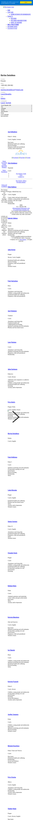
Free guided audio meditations (19, 20)
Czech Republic (6, 94)
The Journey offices (21, 180)
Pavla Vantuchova (13, 281)
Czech (3, 103)
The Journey (23, 239)
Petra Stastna (12, 777)
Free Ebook (13, 18)
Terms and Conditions (4, 185)
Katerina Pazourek (13, 681)
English (8, 103)
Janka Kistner (11, 250)
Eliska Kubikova (12, 187)
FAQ (21, 175)
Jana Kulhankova (12, 132)
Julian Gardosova (12, 369)
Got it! (26, 2)
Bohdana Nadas (12, 586)
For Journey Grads (12, 27)
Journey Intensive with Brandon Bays (21, 14)
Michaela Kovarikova (13, 746)
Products (10, 16)
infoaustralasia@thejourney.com (21, 208)
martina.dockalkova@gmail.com (12, 90)
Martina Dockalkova (13, 433)
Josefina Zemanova (13, 714)
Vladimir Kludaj (12, 809)
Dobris (3, 98)
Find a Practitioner (13, 25)
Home (8, 10)
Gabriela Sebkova (13, 218)
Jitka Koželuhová (12, 163)
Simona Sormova (12, 521)
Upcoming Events (12, 28)
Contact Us (21, 176)
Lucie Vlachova (12, 342)
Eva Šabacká (11, 650)
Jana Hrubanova (12, 311)
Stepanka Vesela (12, 553)
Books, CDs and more (16, 23)
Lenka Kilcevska (12, 490)
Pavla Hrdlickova (12, 457)
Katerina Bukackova (13, 617)
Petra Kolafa (11, 402)
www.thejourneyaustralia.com (21, 209)
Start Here (10, 12)
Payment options (21, 182)
